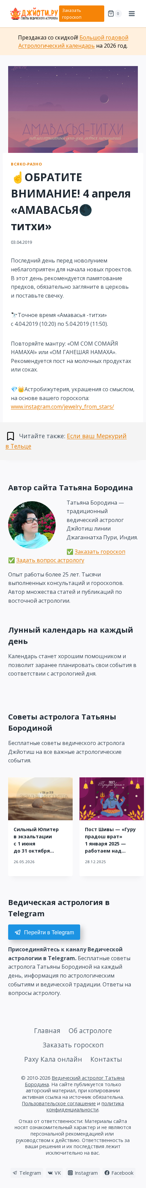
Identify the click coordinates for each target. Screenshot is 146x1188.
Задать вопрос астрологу (50, 560)
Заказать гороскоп (71, 13)
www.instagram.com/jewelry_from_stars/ (62, 406)
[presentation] (40, 799)
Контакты (106, 1059)
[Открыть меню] (131, 13)
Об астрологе (90, 1030)
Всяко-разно (26, 164)
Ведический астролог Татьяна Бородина (75, 1081)
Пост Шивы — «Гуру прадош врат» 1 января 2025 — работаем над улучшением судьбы (112, 843)
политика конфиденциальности (85, 1106)
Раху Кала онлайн (53, 1059)
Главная (47, 1030)
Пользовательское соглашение (59, 1103)
